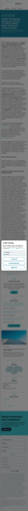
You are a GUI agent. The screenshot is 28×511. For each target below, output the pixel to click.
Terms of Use (21, 248)
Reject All (14, 267)
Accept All (14, 259)
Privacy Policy (12, 248)
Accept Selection (14, 263)
